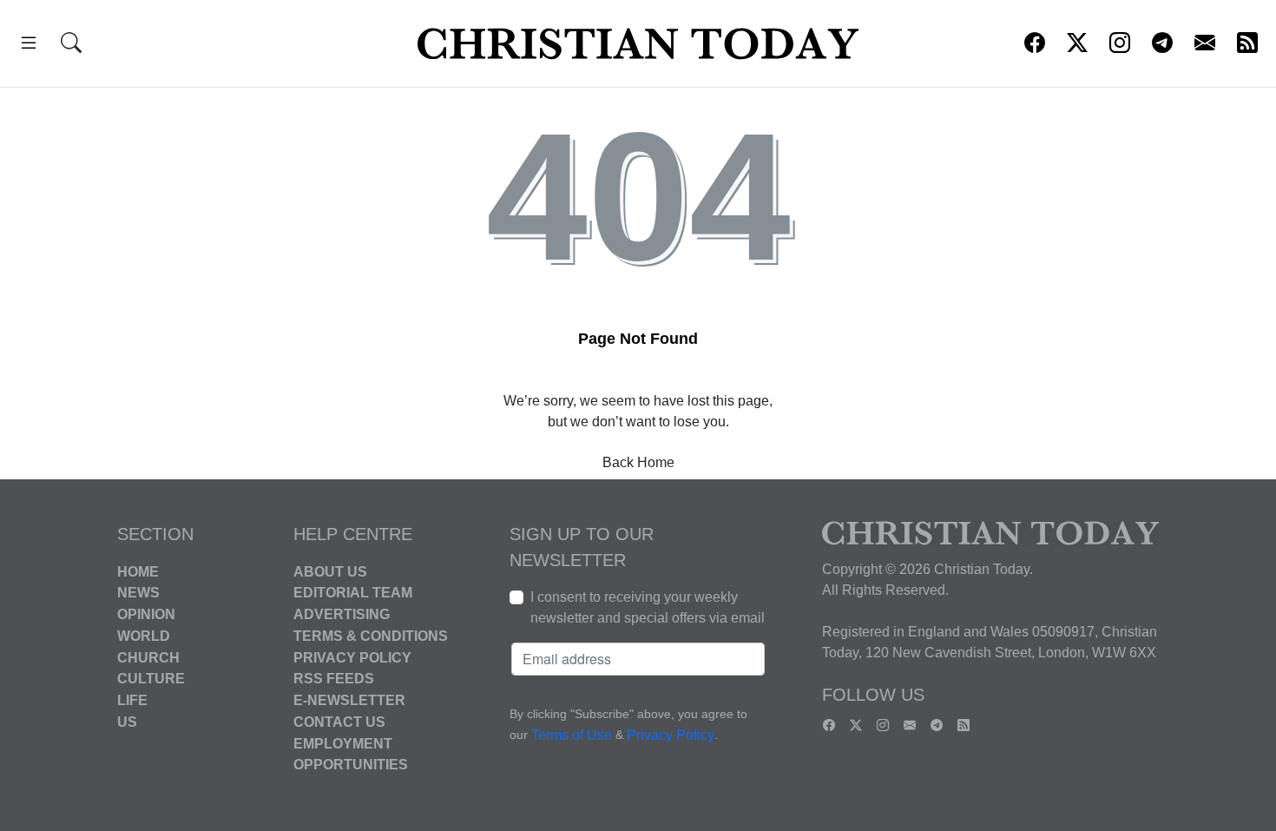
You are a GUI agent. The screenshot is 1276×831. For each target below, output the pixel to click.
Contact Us (339, 722)
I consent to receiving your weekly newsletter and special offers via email (647, 607)
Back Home (638, 462)
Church (148, 657)
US (127, 722)
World (143, 636)
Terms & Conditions (370, 636)
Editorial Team (352, 592)
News (138, 592)
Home (138, 571)
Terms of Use (571, 735)
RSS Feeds (333, 678)
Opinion (146, 614)
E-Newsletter (349, 700)
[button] (28, 45)
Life (132, 700)
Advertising (341, 614)
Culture (151, 678)
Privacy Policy (352, 657)
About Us (330, 571)
